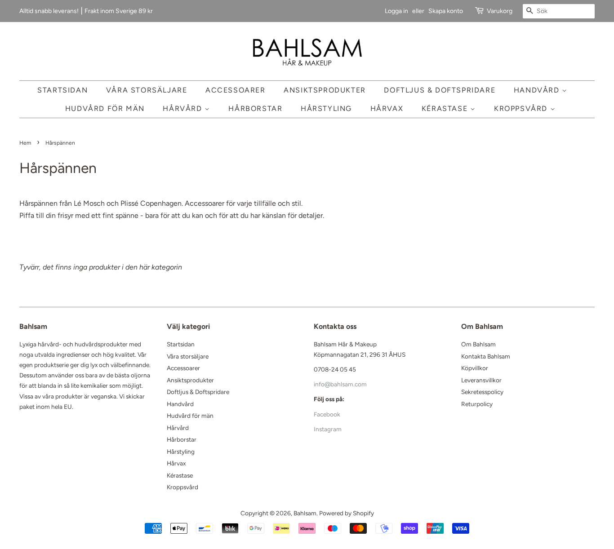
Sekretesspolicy (482, 391)
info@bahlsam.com (340, 384)
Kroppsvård (522, 108)
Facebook (327, 414)
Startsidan (62, 90)
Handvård (538, 90)
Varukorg (499, 11)
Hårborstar (255, 108)
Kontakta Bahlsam (485, 356)
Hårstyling (326, 108)
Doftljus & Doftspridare (439, 90)
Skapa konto (445, 11)
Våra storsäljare (146, 90)
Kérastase (446, 108)
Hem (25, 143)
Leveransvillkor (481, 380)
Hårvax (387, 108)
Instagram (328, 429)
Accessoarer (235, 90)
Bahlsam (305, 513)
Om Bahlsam (478, 344)
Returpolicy (477, 403)
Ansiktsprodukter (325, 90)
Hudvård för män (105, 108)
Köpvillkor (474, 368)
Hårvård (184, 108)
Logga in (396, 11)
